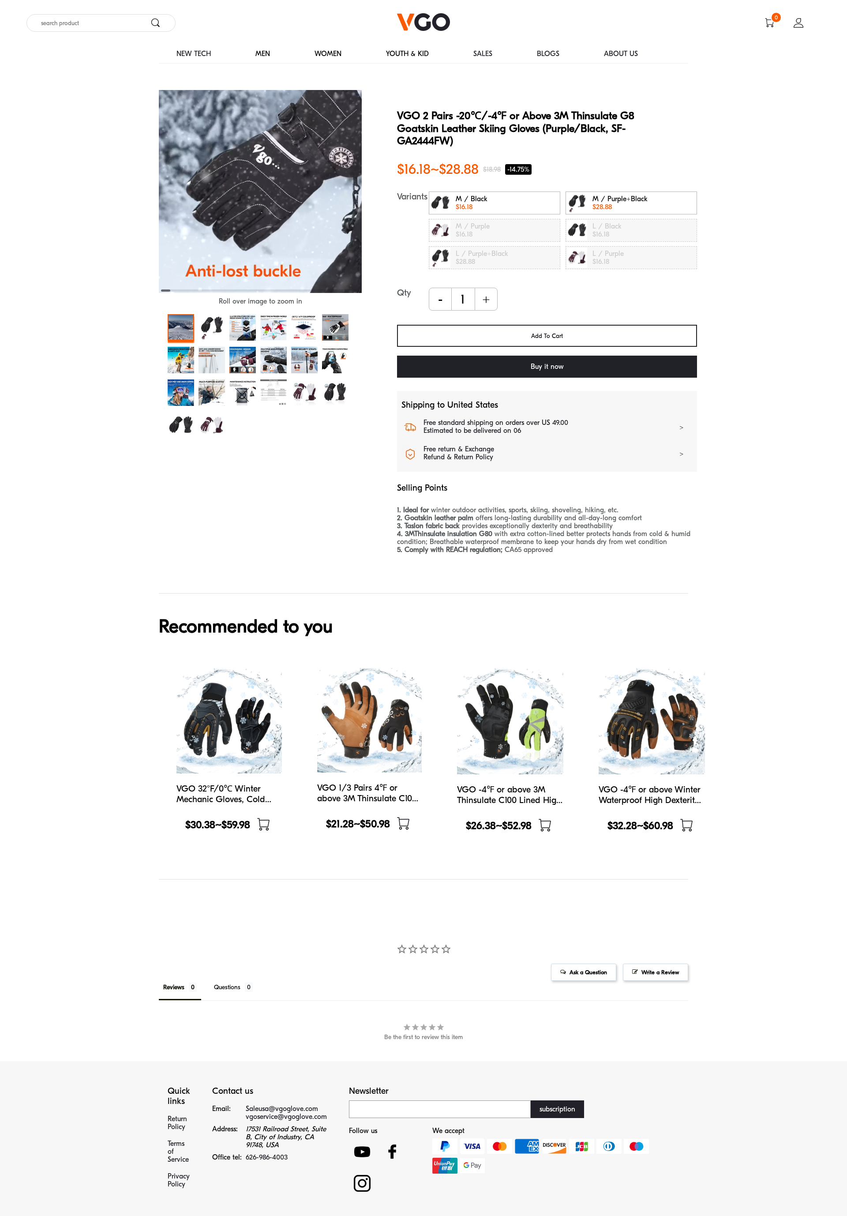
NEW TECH (193, 54)
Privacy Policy (179, 1180)
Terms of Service (178, 1151)
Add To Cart (547, 336)
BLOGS (548, 54)
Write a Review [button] (660, 972)
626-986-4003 (267, 1157)
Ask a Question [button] (588, 972)
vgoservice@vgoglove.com (286, 1117)
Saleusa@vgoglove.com (282, 1109)
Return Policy (177, 1123)
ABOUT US (621, 54)
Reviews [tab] (173, 987)
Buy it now (547, 367)
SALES (482, 54)
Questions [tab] (227, 987)
